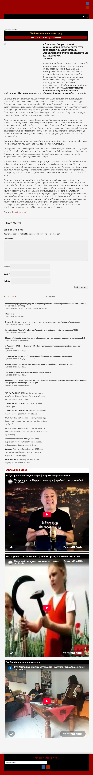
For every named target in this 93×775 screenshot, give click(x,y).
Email (7, 274)
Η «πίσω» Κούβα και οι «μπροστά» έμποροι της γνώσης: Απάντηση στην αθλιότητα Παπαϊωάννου (42, 322)
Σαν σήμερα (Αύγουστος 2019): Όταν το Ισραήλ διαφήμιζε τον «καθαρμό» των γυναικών (39, 356)
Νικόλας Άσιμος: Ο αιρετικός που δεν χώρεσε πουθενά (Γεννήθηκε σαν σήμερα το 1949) (39, 364)
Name (7, 267)
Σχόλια (52, 296)
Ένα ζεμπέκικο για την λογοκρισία (23, 662)
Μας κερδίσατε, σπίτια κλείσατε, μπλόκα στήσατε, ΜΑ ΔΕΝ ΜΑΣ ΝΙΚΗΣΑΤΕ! (43, 556)
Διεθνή (20, 359)
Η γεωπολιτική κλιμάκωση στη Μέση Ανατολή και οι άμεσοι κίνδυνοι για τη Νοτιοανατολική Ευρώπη (23, 442)
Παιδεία (20, 324)
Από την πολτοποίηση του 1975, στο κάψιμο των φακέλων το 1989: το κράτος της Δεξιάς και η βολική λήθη (24, 452)
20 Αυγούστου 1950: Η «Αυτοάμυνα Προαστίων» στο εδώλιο (28, 372)
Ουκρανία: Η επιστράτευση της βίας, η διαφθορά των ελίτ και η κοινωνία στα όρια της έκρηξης (25, 421)
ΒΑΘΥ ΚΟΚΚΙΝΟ (11, 418)
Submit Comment (81, 287)
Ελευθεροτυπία (19, 212)
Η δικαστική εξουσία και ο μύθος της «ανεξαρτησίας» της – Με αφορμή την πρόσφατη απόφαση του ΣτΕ (45, 338)
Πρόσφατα (12, 296)
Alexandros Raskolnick (14, 439)
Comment (8, 239)
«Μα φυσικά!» (10, 314)
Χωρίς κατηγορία (23, 341)
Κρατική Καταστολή (24, 308)
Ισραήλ (33, 359)
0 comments (56, 38)
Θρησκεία (26, 359)
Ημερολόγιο (22, 332)
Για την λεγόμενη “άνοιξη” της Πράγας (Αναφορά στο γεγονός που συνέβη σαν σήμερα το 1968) (41, 330)
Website (7, 281)
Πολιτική (46, 38)
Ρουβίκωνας (43, 308)
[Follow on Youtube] (87, 7)
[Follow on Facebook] (87, 3)
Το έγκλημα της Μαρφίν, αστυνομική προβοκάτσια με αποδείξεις (38, 475)
